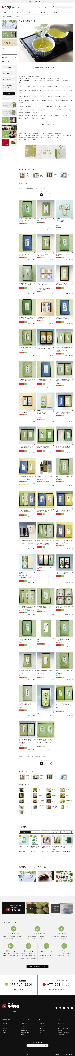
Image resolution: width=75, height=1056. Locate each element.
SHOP (3, 16)
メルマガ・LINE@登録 (63, 1032)
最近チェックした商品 (63, 1028)
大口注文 (23, 1028)
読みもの (68, 12)
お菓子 (4, 1025)
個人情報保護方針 (56, 1054)
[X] (56, 1008)
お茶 (4, 1027)
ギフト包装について (44, 1030)
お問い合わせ (61, 1023)
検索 (9, 93)
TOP (73, 1054)
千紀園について (24, 1023)
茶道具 (4, 1032)
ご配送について (43, 1027)
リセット (9, 96)
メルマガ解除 (61, 1034)
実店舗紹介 (23, 1027)
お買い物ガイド (43, 1023)
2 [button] (45, 195)
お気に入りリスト (62, 1027)
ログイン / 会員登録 (62, 1025)
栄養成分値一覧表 (25, 1032)
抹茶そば (5, 1028)
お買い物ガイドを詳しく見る (37, 966)
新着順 (44, 188)
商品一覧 (5, 1023)
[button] (50, 194)
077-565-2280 (21, 984)
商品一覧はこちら (46, 857)
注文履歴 (60, 1030)
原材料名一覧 (24, 1030)
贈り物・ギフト (11, 16)
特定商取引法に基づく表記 (68, 1054)
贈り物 (4, 1030)
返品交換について (44, 1028)
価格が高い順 (38, 188)
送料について (43, 1025)
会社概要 (23, 1025)
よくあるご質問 (43, 1032)
